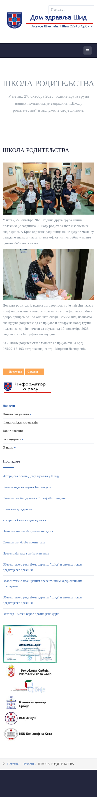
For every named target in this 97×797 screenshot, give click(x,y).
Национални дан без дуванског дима (28, 531)
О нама (8, 447)
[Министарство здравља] (28, 670)
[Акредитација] (30, 643)
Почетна (12, 764)
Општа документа (16, 414)
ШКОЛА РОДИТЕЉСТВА (36, 150)
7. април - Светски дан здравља (24, 520)
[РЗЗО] (28, 686)
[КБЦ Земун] (28, 718)
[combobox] (71, 9)
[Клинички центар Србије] (28, 702)
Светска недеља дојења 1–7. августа (27, 487)
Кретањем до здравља (17, 509)
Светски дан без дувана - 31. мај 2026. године (34, 498)
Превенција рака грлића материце (26, 553)
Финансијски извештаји (20, 422)
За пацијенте (12, 439)
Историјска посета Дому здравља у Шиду (31, 476)
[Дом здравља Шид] (49, 21)
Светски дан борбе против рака (24, 542)
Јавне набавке (13, 431)
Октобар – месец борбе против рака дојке (31, 614)
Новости (9, 406)
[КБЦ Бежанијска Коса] (28, 733)
